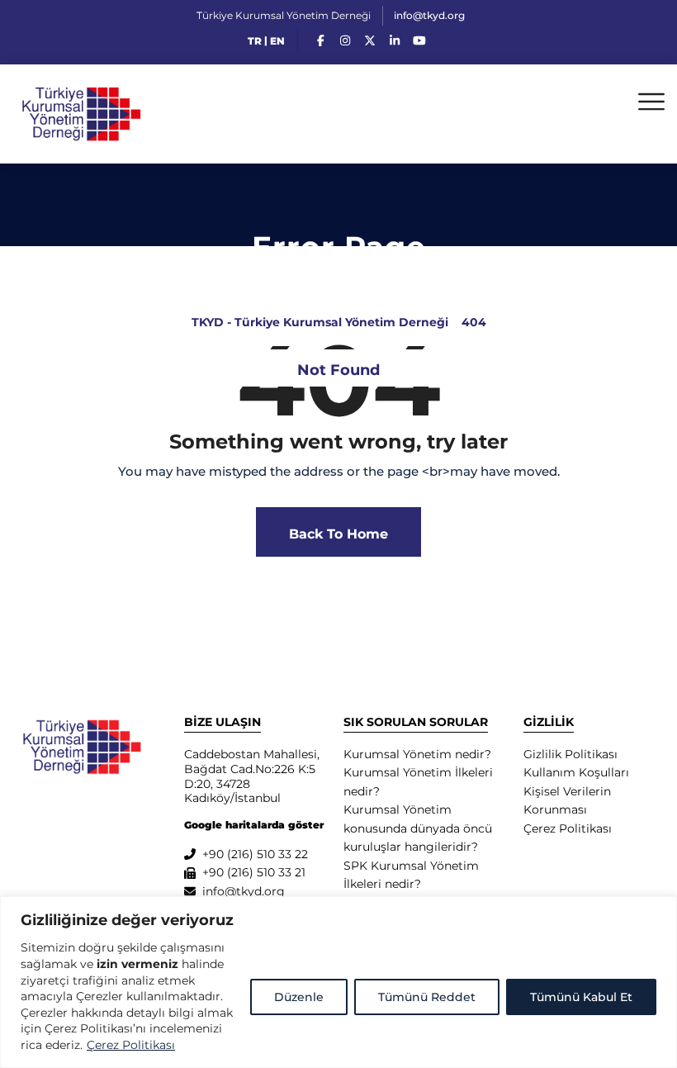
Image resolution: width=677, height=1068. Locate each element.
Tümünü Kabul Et (581, 997)
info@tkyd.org (429, 15)
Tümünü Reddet (427, 997)
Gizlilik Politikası (570, 754)
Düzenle (299, 997)
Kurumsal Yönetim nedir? (417, 754)
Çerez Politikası (131, 1044)
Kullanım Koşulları (576, 772)
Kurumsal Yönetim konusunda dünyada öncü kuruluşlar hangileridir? (417, 828)
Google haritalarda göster (254, 825)
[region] (338, 982)
